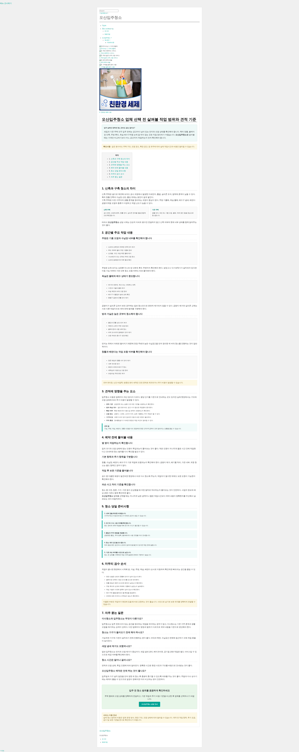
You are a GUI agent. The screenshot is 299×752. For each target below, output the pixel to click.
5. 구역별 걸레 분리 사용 (107, 67)
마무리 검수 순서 (117, 174)
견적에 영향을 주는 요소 (120, 165)
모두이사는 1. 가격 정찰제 (107, 48)
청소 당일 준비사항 (118, 171)
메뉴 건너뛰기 (6, 3)
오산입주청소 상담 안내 (149, 704)
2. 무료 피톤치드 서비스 (106, 53)
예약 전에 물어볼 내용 (119, 168)
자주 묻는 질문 (116, 177)
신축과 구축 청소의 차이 (120, 159)
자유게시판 (110, 42)
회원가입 (107, 34)
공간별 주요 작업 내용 (119, 162)
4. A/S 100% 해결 (104, 62)
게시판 (107, 40)
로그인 (107, 31)
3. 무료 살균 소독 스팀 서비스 (108, 58)
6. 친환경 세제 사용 (105, 112)
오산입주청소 (106, 38)
